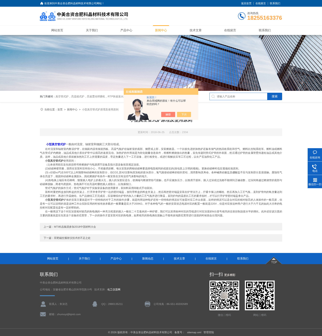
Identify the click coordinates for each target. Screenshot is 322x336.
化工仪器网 (113, 289)
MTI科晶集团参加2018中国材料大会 (75, 226)
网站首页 (57, 30)
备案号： (179, 332)
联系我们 (275, 3)
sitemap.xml (194, 332)
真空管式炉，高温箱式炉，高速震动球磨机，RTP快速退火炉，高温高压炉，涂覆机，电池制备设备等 (114, 96)
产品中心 (126, 30)
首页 (60, 109)
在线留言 (260, 3)
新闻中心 (161, 30)
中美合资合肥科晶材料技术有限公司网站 (78, 3)
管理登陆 (208, 332)
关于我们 (92, 30)
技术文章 (196, 30)
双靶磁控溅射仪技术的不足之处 (72, 237)
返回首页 (246, 3)
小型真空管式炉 (56, 144)
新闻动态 (147, 258)
